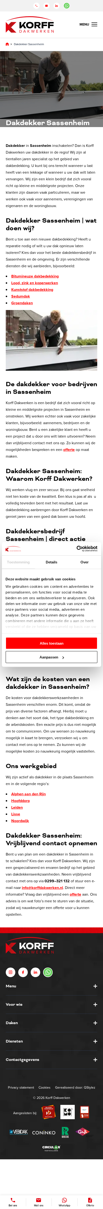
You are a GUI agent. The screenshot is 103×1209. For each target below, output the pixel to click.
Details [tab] (51, 562)
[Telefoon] (36, 6)
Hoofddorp (20, 800)
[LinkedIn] (56, 6)
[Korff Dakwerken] (30, 24)
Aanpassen (49, 657)
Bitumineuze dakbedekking (35, 276)
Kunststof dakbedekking (32, 289)
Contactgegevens (22, 1059)
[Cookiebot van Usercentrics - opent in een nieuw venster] (76, 549)
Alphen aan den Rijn (28, 794)
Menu (11, 986)
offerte (69, 449)
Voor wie (14, 1004)
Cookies (45, 1087)
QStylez (89, 1087)
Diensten (14, 1041)
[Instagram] (10, 972)
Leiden (17, 807)
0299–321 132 (57, 881)
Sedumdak (20, 296)
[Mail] (46, 6)
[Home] (7, 44)
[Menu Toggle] (88, 24)
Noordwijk (20, 821)
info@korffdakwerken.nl (42, 887)
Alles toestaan (51, 643)
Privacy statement (21, 1087)
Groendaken (22, 303)
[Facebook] (23, 972)
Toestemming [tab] (18, 562)
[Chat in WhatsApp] (66, 6)
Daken (12, 1022)
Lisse (15, 814)
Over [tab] (84, 562)
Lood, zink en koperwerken (34, 283)
